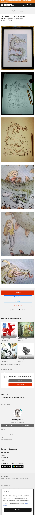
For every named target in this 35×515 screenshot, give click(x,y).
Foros (17, 478)
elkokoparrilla (17, 318)
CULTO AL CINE (5, 360)
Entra (20, 381)
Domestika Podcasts (6, 481)
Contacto (9, 488)
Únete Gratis (20, 384)
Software (4, 458)
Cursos (2, 478)
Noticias (14, 488)
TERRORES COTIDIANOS (24, 339)
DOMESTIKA (9, 5)
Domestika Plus (15, 481)
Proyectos (7, 478)
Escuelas (27, 478)
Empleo (13, 478)
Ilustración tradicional (7, 439)
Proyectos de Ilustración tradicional (13, 397)
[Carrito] (27, 5)
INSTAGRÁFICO (22, 360)
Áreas (3, 455)
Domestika (3, 488)
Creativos (21, 478)
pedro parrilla (13, 18)
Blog (18, 488)
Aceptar (17, 509)
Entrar (32, 5)
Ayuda (21, 488)
